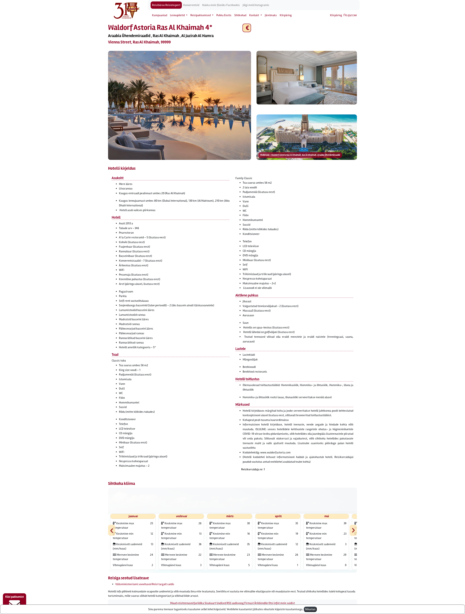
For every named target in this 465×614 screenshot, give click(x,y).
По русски (350, 15)
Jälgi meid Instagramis (256, 5)
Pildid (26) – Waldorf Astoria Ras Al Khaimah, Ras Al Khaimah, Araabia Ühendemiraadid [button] (300, 155)
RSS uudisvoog (235, 603)
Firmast (249, 603)
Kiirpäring (286, 15)
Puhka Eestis (223, 15)
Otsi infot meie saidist (281, 603)
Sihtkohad (240, 15)
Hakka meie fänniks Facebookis (221, 5)
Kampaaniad (159, 15)
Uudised (221, 603)
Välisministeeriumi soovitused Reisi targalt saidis (144, 584)
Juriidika (199, 603)
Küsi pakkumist (14, 597)
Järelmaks (271, 15)
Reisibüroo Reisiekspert (166, 5)
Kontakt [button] (254, 15)
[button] (179, 105)
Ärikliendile (261, 603)
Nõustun (310, 609)
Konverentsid (191, 5)
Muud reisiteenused (182, 603)
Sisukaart (210, 603)
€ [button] (246, 28)
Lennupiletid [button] (177, 15)
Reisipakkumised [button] (200, 15)
